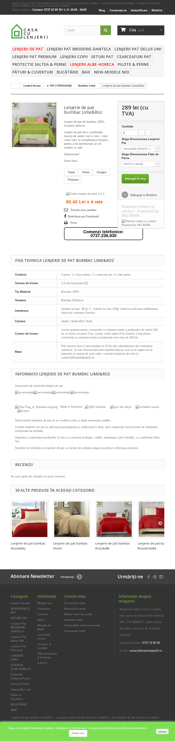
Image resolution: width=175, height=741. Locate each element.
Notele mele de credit (78, 614)
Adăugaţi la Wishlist (143, 195)
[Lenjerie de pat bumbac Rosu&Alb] (114, 519)
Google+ (101, 172)
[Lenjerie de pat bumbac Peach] (72, 519)
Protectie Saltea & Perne (39, 64)
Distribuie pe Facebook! (83, 216)
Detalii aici (78, 733)
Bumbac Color (57, 3)
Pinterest (73, 179)
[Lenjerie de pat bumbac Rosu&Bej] (30, 519)
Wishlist (157, 10)
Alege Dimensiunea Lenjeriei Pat (141, 141)
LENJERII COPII (74, 56)
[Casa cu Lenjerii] (34, 31)
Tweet (71, 172)
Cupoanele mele (74, 631)
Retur (40, 619)
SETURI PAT (102, 56)
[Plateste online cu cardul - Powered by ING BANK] (141, 223)
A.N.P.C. (42, 663)
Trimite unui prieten (83, 210)
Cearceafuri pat (134, 56)
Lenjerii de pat (19, 3)
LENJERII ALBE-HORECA (92, 64)
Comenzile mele (74, 603)
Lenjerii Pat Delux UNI (137, 49)
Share (85, 172)
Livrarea (42, 614)
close (162, 731)
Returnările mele (75, 608)
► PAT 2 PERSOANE (38, 3)
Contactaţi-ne (118, 10)
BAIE (86, 72)
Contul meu (75, 596)
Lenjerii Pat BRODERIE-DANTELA (79, 49)
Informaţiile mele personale (82, 625)
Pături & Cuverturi (32, 72)
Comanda (43, 608)
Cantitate (127, 126)
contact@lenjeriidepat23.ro (145, 650)
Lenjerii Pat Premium (34, 56)
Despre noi (44, 603)
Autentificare (139, 10)
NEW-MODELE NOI (111, 72)
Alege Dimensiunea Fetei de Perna (140, 156)
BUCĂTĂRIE (67, 72)
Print (73, 222)
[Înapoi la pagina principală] (15, 86)
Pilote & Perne (133, 64)
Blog (102, 10)
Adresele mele (73, 619)
